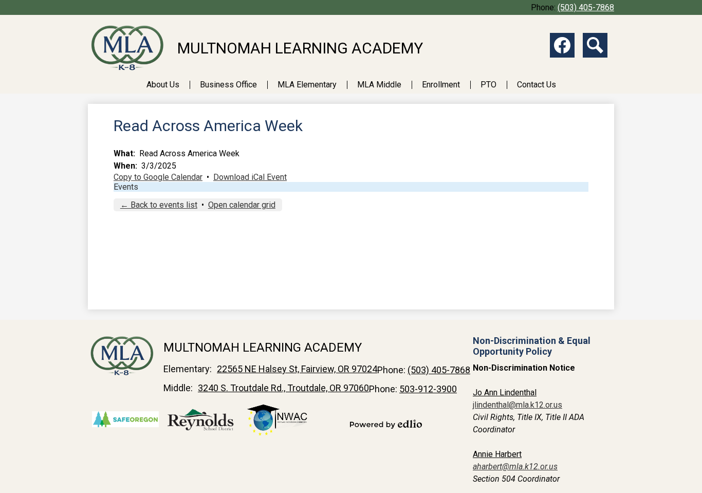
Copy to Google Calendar (158, 177)
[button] (163, 85)
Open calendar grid (241, 205)
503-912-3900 (428, 389)
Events (126, 187)
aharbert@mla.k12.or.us (515, 466)
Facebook (562, 45)
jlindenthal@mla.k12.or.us (517, 405)
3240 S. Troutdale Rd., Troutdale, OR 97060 (283, 387)
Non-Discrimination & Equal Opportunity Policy (531, 346)
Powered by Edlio (386, 424)
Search (595, 45)
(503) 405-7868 (586, 7)
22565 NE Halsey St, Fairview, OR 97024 (297, 368)
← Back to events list (158, 205)
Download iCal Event (250, 177)
